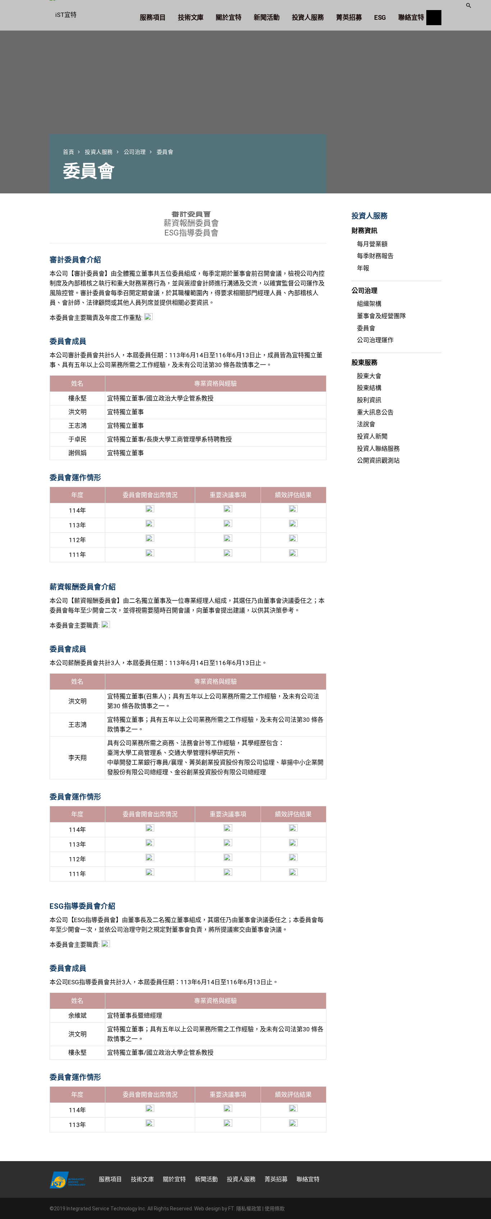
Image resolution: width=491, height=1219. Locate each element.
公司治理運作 (375, 340)
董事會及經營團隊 (381, 316)
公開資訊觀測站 (378, 460)
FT (231, 1208)
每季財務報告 (375, 256)
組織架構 (369, 303)
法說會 (366, 424)
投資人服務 (99, 152)
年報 (363, 268)
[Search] (433, 17)
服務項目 (110, 1179)
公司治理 (135, 152)
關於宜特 (174, 1179)
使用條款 (275, 1208)
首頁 (68, 152)
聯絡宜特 (308, 1179)
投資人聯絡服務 (378, 448)
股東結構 (369, 387)
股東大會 (369, 376)
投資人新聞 (372, 436)
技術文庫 (142, 1179)
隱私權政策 (248, 1208)
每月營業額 (372, 244)
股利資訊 (369, 400)
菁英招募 (276, 1179)
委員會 (366, 328)
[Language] (453, 10)
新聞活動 (206, 1179)
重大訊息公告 (375, 412)
